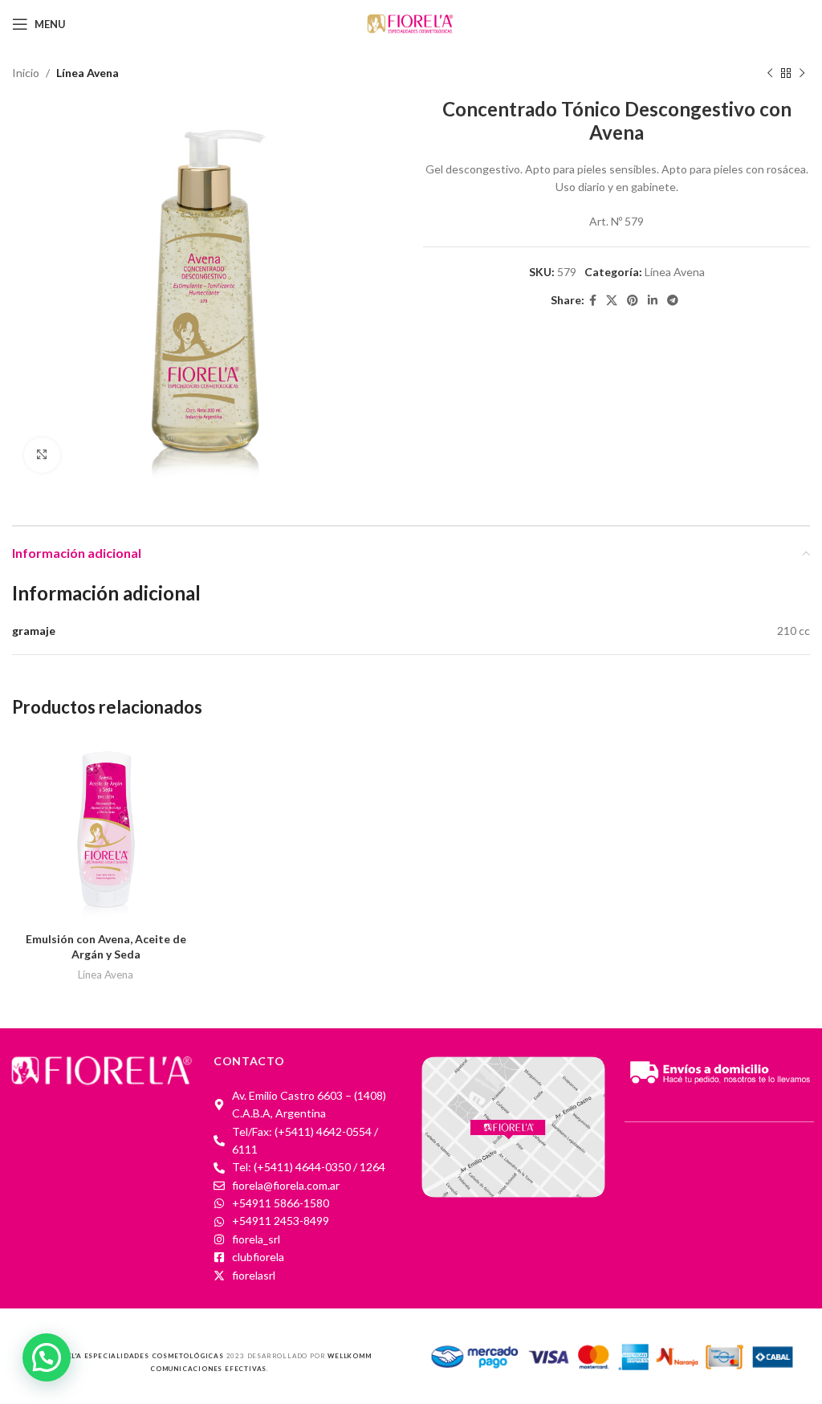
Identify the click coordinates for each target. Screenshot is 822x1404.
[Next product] (802, 73)
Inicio (25, 72)
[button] (46, 1357)
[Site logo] (411, 23)
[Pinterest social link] (632, 300)
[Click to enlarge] (42, 455)
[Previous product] (770, 73)
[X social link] (611, 300)
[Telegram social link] (672, 300)
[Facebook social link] (592, 300)
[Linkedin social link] (652, 300)
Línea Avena (87, 72)
